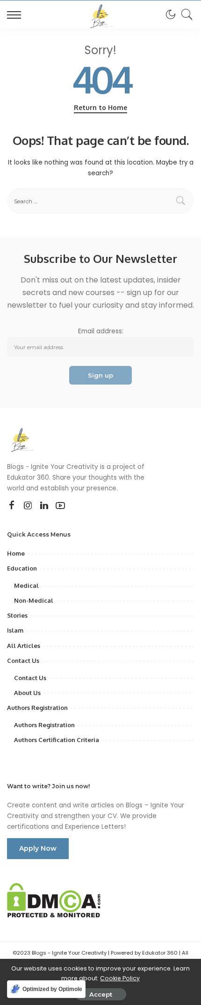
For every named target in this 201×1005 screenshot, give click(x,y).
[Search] (184, 14)
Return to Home (100, 107)
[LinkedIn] (44, 505)
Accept (100, 994)
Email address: (100, 331)
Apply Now (38, 848)
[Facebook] (11, 505)
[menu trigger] (16, 14)
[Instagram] (28, 505)
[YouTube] (60, 505)
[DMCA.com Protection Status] (53, 900)
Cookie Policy (120, 978)
